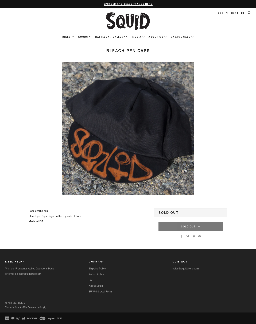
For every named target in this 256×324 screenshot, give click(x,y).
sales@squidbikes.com (28, 273)
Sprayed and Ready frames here (128, 4)
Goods (83, 36)
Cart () (237, 13)
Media (136, 36)
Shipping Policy (97, 268)
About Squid (96, 285)
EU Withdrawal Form (100, 291)
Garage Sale (180, 36)
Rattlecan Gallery (110, 36)
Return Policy (96, 274)
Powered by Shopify (37, 307)
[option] (128, 128)
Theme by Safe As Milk (16, 307)
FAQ (91, 280)
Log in (223, 13)
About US (156, 36)
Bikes (66, 36)
